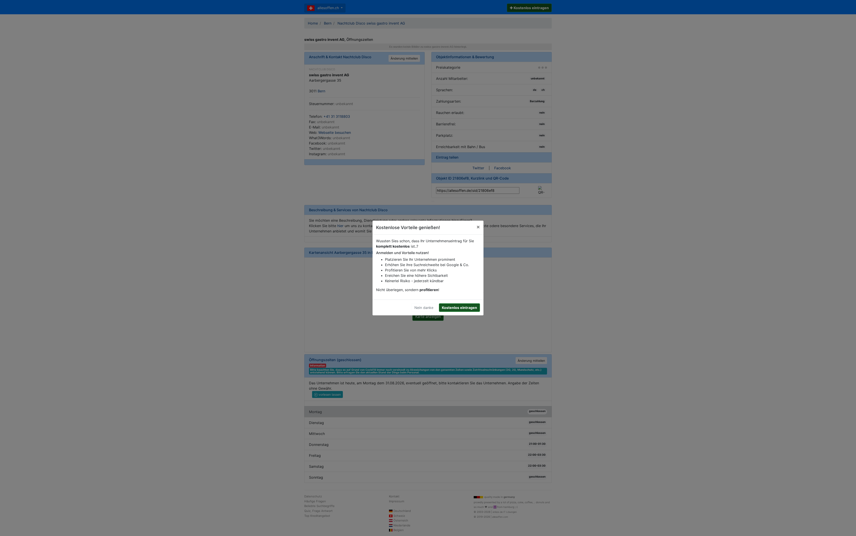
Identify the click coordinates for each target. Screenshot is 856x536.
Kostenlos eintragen (459, 307)
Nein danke (423, 307)
